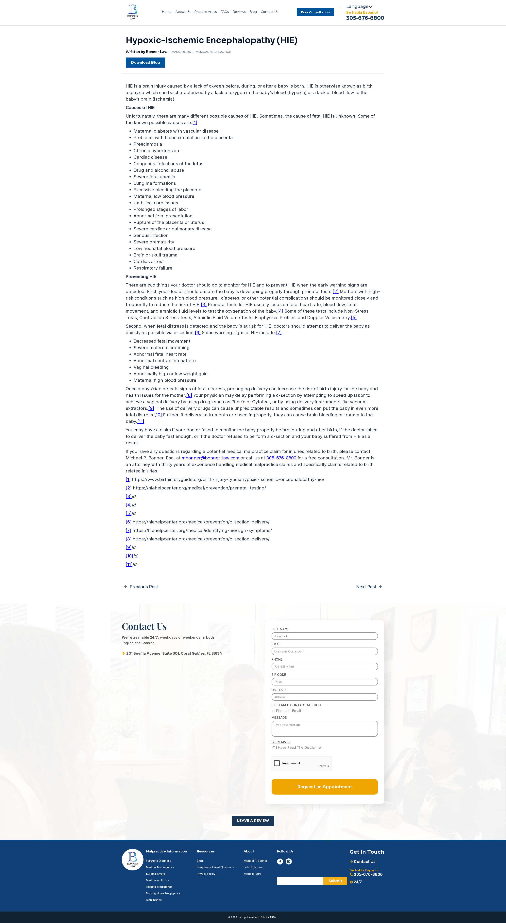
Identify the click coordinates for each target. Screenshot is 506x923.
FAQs (225, 12)
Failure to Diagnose (158, 860)
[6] (198, 332)
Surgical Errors (155, 873)
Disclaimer (281, 742)
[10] (158, 414)
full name (280, 629)
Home (167, 12)
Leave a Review (253, 820)
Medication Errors (157, 880)
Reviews (239, 12)
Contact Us (269, 12)
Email (276, 644)
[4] (280, 311)
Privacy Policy (206, 873)
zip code (279, 675)
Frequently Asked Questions (215, 867)
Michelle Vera (252, 873)
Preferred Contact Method (296, 705)
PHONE (277, 659)
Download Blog (145, 62)
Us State (279, 690)
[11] (140, 421)
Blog (253, 12)
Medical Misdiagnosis (160, 867)
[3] (204, 304)
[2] (336, 291)
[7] (279, 332)
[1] (194, 122)
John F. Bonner (253, 867)
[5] (354, 317)
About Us (183, 12)
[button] (183, 11)
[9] (151, 408)
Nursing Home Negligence (163, 893)
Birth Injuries (154, 899)
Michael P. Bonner (255, 860)
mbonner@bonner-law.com (210, 457)
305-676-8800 (365, 18)
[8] (189, 395)
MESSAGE (279, 717)
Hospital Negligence (159, 886)
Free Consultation (315, 12)
